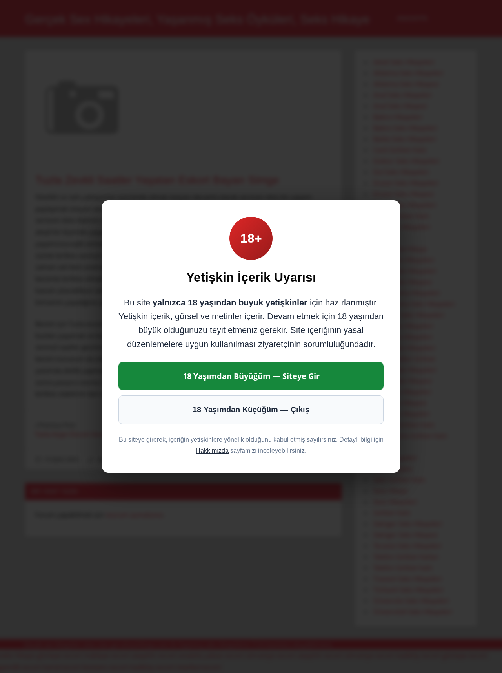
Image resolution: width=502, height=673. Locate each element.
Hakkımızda (212, 450)
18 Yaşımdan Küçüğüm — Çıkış (251, 409)
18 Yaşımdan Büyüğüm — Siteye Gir (251, 376)
